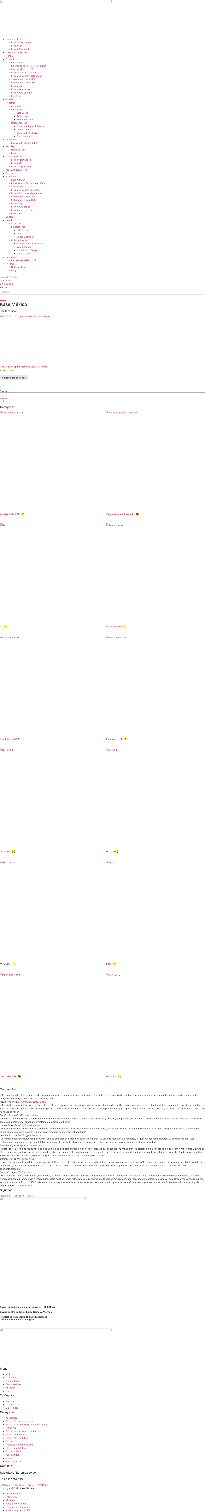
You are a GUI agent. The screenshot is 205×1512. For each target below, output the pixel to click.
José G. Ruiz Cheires (27, 132)
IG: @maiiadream (23, 1185)
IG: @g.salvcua (26, 1158)
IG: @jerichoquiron (31, 1135)
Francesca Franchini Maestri (31, 126)
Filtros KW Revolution (17, 1438)
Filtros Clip (17, 86)
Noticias (10, 146)
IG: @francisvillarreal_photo (32, 1101)
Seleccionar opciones (14, 377)
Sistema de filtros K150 (23, 82)
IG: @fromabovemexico (31, 1125)
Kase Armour (18, 62)
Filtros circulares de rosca (19, 1421)
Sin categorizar (14, 1461)
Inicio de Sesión (8, 277)
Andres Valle (23, 116)
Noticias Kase (18, 149)
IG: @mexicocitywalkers (29, 1145)
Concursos (11, 139)
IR (3, 401)
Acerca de (16, 106)
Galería (9, 99)
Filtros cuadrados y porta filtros (22, 1431)
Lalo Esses (22, 112)
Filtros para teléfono (22, 92)
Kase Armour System (17, 52)
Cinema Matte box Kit (22, 69)
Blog (13, 153)
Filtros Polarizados (21, 42)
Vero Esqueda (24, 129)
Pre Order (16, 96)
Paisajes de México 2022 (24, 143)
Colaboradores (19, 122)
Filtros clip (11, 1427)
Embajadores (18, 109)
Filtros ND (16, 45)
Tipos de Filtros (14, 39)
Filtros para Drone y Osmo (19, 1444)
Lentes (9, 1458)
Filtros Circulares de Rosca (25, 72)
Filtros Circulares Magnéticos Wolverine (26, 1424)
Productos (11, 59)
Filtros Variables (14, 1451)
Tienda (9, 55)
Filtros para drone (20, 89)
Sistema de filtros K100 (23, 79)
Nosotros (10, 102)
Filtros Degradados (21, 49)
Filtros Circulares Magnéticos (26, 75)
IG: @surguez (25, 1172)
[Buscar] (3, 298)
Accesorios (11, 1417)
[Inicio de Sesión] (1, 273)
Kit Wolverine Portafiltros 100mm (28, 65)
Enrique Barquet (25, 119)
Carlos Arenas (24, 136)
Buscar (3, 287)
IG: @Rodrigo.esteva (27, 1115)
